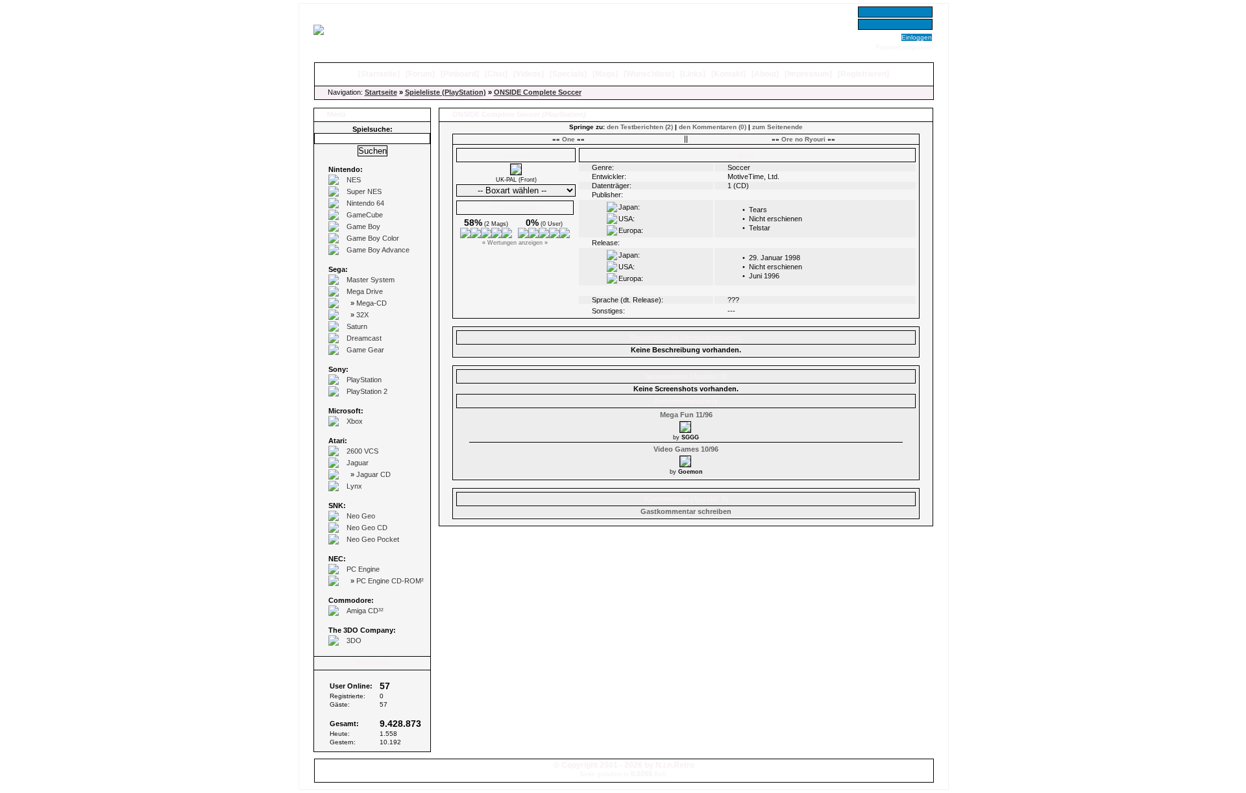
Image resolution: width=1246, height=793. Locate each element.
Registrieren (863, 74)
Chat (496, 74)
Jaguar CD (373, 474)
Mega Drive (365, 291)
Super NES (364, 191)
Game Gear (365, 350)
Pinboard (459, 74)
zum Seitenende (777, 126)
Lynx (354, 486)
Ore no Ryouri (803, 139)
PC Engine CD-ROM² (390, 581)
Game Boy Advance (378, 250)
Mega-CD (371, 303)
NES (354, 180)
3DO (354, 640)
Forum (420, 74)
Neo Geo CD (367, 527)
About (765, 74)
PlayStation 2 (367, 391)
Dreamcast (364, 338)
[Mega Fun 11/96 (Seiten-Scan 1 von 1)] (685, 425)
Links (693, 74)
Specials (568, 74)
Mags (605, 74)
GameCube (365, 215)
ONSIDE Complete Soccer (537, 92)
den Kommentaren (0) (712, 126)
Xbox (355, 421)
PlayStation (364, 380)
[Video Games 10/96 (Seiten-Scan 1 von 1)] (685, 459)
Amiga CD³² (365, 611)
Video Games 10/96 (686, 449)
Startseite (379, 74)
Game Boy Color (373, 238)
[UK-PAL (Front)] (516, 173)
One (568, 139)
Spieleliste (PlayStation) (445, 92)
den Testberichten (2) (640, 126)
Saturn (357, 326)
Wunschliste (649, 74)
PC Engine (363, 569)
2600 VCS (362, 451)
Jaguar (358, 463)
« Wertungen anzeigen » (515, 242)
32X (362, 315)
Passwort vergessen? (904, 47)
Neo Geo (361, 516)
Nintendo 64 (365, 203)
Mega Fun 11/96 (686, 415)
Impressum (808, 74)
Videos (528, 74)
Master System (371, 280)
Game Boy (363, 226)
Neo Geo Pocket (373, 539)
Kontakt (728, 74)
